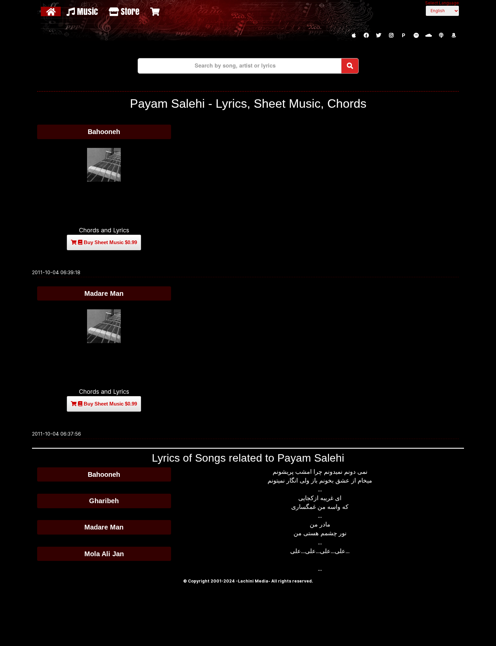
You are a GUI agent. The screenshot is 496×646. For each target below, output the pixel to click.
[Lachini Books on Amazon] (453, 35)
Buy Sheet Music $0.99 (109, 242)
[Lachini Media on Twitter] (379, 35)
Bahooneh (104, 131)
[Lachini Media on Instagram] (391, 35)
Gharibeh (104, 501)
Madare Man (103, 293)
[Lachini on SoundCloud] (428, 35)
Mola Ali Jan (104, 554)
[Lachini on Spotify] (416, 35)
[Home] (52, 11)
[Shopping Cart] (156, 11)
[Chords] (104, 165)
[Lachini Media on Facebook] (366, 35)
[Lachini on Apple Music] (354, 35)
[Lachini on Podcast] (441, 35)
